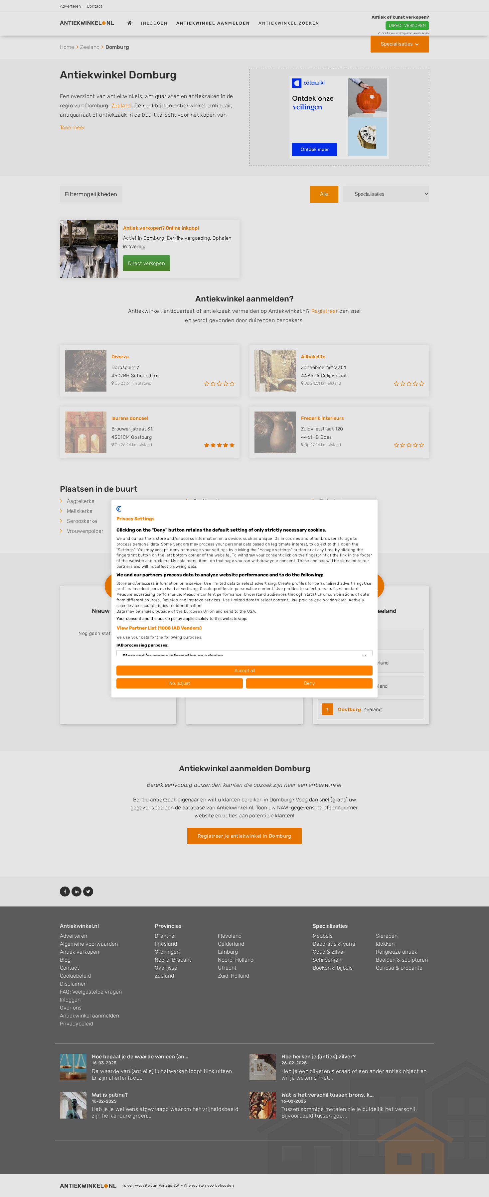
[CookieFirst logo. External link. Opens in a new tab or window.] (118, 509)
